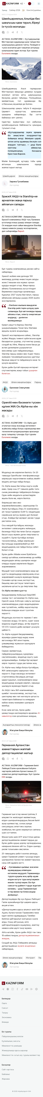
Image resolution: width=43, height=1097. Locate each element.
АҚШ (5, 382)
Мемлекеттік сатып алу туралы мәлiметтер (21, 1055)
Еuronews (6, 437)
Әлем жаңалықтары (28, 176)
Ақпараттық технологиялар (16, 725)
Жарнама (6, 1079)
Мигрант (30, 958)
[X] (21, 32)
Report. (21, 231)
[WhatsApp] (7, 32)
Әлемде (5, 1022)
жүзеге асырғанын (26, 946)
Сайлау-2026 (14, 10)
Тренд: (4, 10)
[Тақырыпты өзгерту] (31, 4)
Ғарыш (38, 382)
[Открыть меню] (39, 3)
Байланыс (6, 1074)
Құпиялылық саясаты (11, 1041)
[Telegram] (12, 32)
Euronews (6, 53)
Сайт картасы (8, 1069)
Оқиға (4, 1003)
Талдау (5, 1013)
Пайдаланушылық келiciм (12, 1036)
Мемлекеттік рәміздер (12, 1046)
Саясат (5, 1008)
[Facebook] (17, 32)
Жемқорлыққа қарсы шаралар (15, 1050)
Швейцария (9, 176)
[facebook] (17, 989)
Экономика (6, 1017)
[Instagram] (3, 32)
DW (3, 777)
